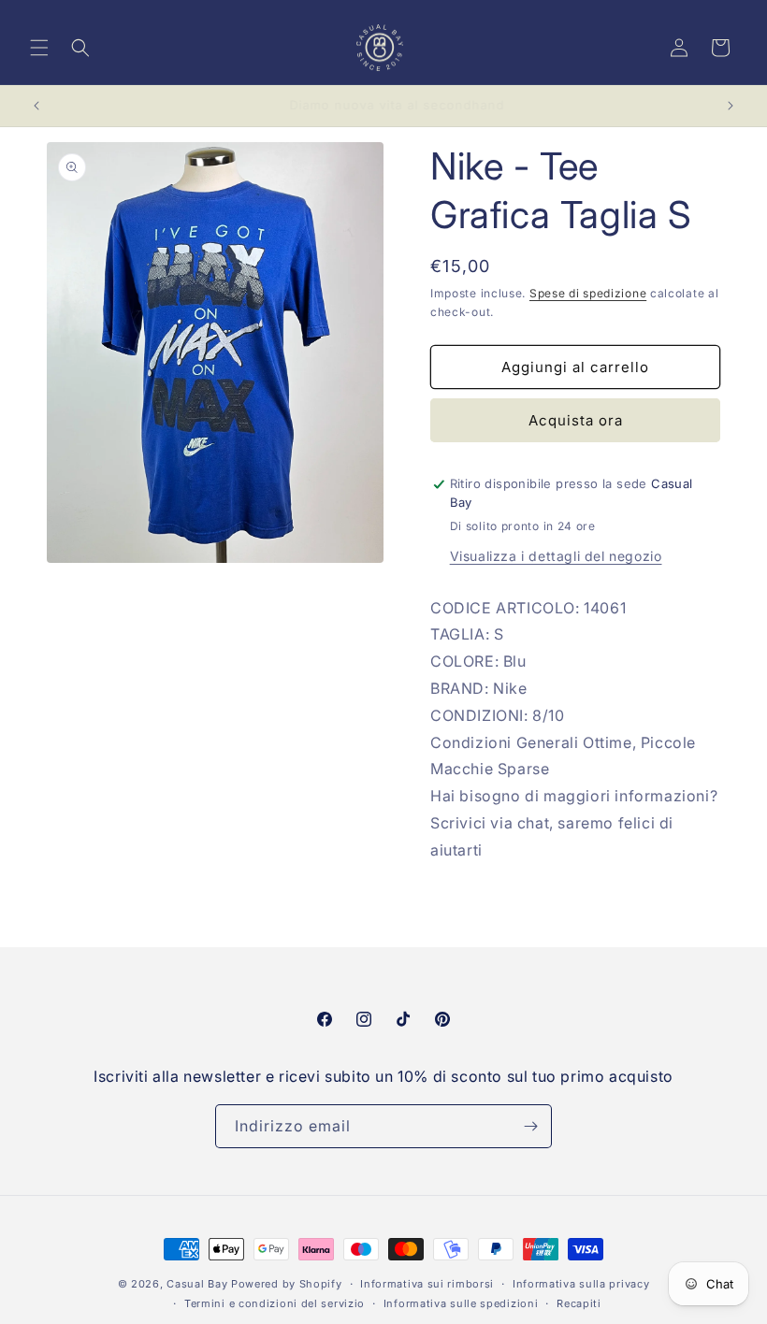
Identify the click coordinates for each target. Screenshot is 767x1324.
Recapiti (579, 1303)
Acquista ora (575, 420)
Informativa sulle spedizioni (461, 1303)
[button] (39, 47)
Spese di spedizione (587, 293)
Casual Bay (196, 1283)
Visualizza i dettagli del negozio (556, 556)
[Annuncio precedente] (36, 105)
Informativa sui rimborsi (427, 1283)
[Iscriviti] (530, 1126)
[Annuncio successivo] (730, 105)
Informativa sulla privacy (581, 1283)
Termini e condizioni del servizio (274, 1303)
